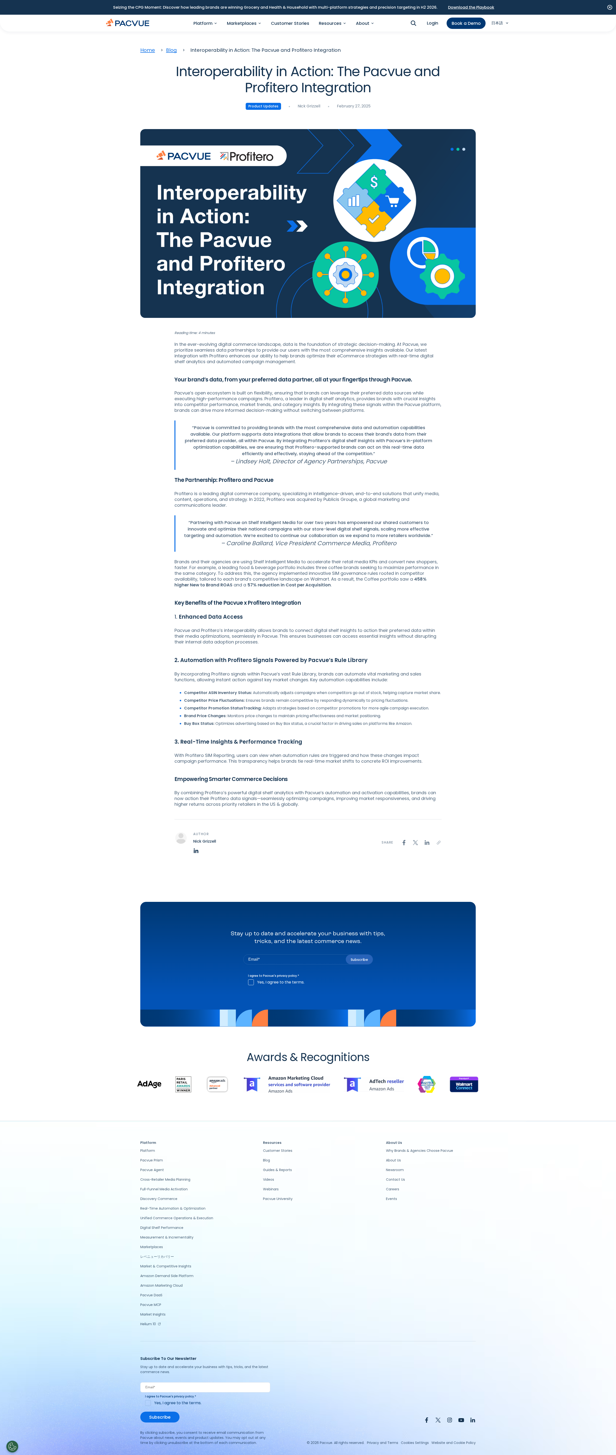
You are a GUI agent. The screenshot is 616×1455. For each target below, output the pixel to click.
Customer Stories (290, 23)
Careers (392, 1189)
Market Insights (153, 1314)
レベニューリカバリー (157, 1256)
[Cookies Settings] (12, 1447)
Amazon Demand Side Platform (166, 1275)
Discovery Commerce (158, 1198)
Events (391, 1198)
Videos (268, 1179)
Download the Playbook (471, 7)
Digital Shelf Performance (161, 1227)
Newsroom (395, 1169)
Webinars (271, 1189)
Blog (171, 50)
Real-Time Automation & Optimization (172, 1208)
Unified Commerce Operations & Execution (176, 1218)
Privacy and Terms (382, 1442)
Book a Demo (466, 23)
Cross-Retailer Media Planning (165, 1179)
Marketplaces (151, 1247)
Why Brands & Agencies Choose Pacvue (419, 1150)
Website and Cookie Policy (453, 1442)
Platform (147, 1150)
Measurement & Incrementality (166, 1237)
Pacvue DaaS (151, 1295)
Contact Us (395, 1179)
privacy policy (287, 976)
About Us (393, 1160)
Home (147, 50)
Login (432, 23)
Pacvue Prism (151, 1160)
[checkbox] (308, 982)
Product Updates (263, 106)
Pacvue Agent (152, 1169)
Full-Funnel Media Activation (164, 1189)
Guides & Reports (277, 1169)
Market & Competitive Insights (165, 1266)
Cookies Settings (415, 1442)
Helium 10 (148, 1324)
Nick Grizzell (309, 106)
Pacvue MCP (150, 1304)
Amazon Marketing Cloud (161, 1285)
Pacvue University (278, 1198)
